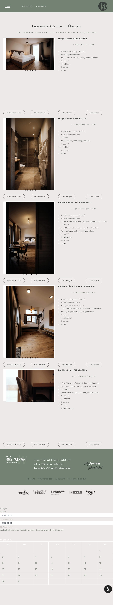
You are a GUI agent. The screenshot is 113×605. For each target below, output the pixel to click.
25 (36, 455)
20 (69, 448)
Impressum (31, 358)
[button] (5, 600)
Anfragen (3, 388)
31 (19, 461)
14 (85, 442)
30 (3, 461)
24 (19, 455)
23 (3, 455)
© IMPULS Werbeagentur (76, 358)
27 (69, 455)
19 (52, 448)
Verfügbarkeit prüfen (14, 78)
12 (52, 442)
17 (19, 448)
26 (52, 455)
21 (85, 448)
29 (100, 455)
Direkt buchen (94, 78)
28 (85, 455)
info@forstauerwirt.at (61, 347)
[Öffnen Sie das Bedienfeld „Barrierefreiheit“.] (108, 589)
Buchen (3, 391)
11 (36, 442)
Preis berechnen (39, 78)
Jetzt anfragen (67, 78)
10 (19, 442)
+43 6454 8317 (27, 6)
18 (36, 448)
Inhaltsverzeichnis (45, 358)
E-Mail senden (41, 6)
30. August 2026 (6, 399)
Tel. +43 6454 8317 (42, 347)
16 (3, 448)
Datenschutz (60, 358)
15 (100, 442)
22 (100, 448)
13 (69, 442)
